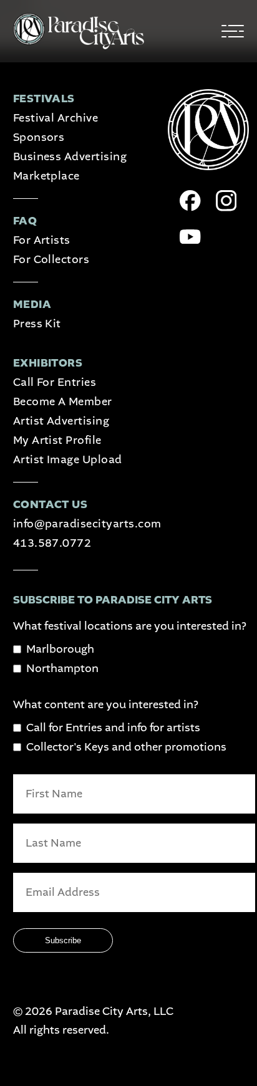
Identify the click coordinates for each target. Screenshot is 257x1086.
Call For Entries (55, 382)
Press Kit (37, 324)
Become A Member (62, 402)
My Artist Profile (57, 440)
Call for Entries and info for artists (113, 728)
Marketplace (46, 176)
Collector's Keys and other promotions (126, 747)
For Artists (41, 240)
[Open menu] (232, 31)
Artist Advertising (61, 421)
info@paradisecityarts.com (87, 524)
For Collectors (51, 259)
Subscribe (63, 940)
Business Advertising (70, 157)
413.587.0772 (52, 543)
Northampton (62, 668)
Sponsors (39, 137)
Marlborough (60, 649)
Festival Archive (56, 118)
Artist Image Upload (67, 460)
